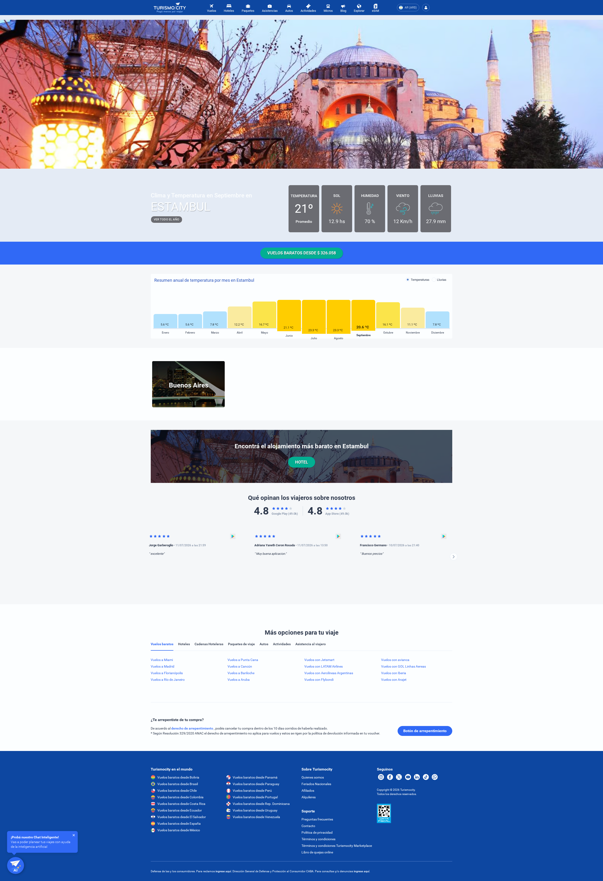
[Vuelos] (170, 7)
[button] (426, 7)
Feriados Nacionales (316, 784)
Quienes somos (313, 777)
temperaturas (420, 279)
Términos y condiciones (318, 839)
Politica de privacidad (317, 832)
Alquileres (309, 797)
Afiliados (308, 790)
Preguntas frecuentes (317, 819)
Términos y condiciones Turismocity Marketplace (337, 846)
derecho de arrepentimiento (192, 728)
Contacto (308, 826)
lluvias (441, 279)
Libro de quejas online (317, 852)
